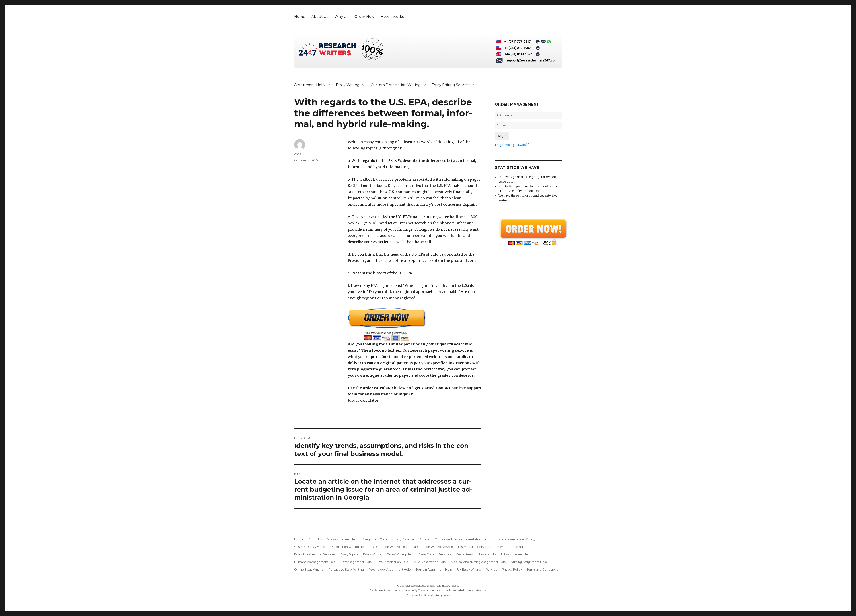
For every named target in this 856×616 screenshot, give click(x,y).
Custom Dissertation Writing (396, 85)
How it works (392, 16)
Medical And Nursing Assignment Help (478, 562)
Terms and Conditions (542, 569)
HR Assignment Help (516, 554)
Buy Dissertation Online (413, 539)
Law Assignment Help (356, 562)
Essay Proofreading (509, 546)
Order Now (364, 16)
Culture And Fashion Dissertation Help (462, 539)
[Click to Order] (415, 324)
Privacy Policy (512, 569)
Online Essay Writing (308, 569)
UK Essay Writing (469, 569)
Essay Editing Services (451, 85)
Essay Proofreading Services (314, 554)
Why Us (341, 16)
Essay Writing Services (435, 554)
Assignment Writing (376, 539)
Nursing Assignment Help (529, 562)
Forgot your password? (512, 145)
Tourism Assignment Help (434, 569)
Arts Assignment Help (342, 539)
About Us (319, 16)
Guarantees (464, 554)
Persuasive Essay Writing (346, 569)
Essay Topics (349, 554)
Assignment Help (309, 85)
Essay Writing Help (400, 554)
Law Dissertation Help (392, 562)
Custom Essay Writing (309, 546)
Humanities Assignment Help (315, 562)
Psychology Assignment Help (390, 569)
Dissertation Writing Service (433, 546)
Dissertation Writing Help (348, 546)
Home (299, 16)
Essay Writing (348, 85)
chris (297, 154)
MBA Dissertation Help (429, 562)
